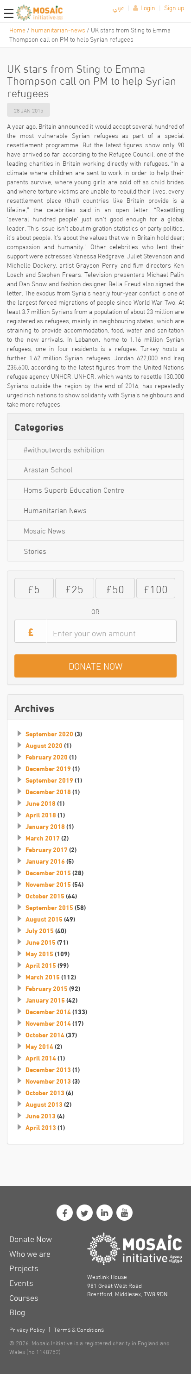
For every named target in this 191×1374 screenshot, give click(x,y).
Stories (35, 550)
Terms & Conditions (79, 1329)
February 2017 (46, 849)
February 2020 (46, 757)
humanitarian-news (58, 29)
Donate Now (30, 1238)
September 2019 (49, 780)
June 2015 (40, 942)
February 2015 (46, 988)
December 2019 (48, 768)
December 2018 (48, 791)
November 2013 (48, 1081)
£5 (34, 588)
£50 (115, 588)
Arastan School (48, 469)
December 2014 (48, 1011)
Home (17, 29)
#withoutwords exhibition (64, 449)
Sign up (174, 7)
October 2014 (44, 1035)
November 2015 (48, 884)
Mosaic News (44, 530)
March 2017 (42, 838)
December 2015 (48, 872)
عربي (118, 7)
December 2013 (48, 1069)
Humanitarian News (55, 509)
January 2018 (45, 826)
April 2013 (40, 1127)
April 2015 (40, 965)
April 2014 (40, 1058)
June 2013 (40, 1116)
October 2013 (44, 1092)
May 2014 (39, 1046)
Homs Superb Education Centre (74, 489)
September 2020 (49, 734)
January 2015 (45, 1000)
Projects (23, 1267)
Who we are (30, 1253)
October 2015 (44, 896)
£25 (74, 588)
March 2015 (42, 977)
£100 (156, 588)
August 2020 (44, 745)
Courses (23, 1297)
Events (21, 1282)
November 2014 (48, 1023)
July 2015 (39, 930)
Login (148, 7)
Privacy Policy (27, 1329)
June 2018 (40, 803)
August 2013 (44, 1104)
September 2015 (49, 907)
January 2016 (45, 861)
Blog (17, 1311)
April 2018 (40, 815)
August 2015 (44, 919)
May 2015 (39, 953)
